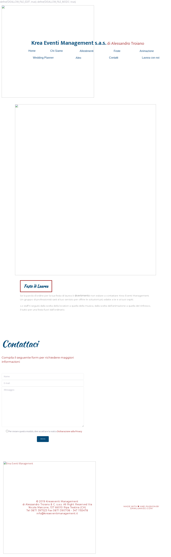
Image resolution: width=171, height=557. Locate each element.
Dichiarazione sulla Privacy (69, 431)
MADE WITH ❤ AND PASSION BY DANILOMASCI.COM (141, 507)
